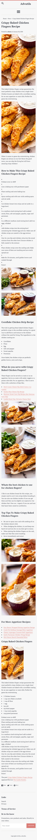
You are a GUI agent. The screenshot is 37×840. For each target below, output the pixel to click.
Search (3, 801)
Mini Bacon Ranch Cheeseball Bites (15, 637)
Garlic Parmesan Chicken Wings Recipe (17, 635)
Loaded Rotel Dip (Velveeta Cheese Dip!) (17, 399)
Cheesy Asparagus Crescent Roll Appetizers (18, 632)
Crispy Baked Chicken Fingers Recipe (20, 777)
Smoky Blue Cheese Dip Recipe (14, 392)
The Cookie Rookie (19, 780)
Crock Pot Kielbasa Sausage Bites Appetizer (18, 630)
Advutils (25, 4)
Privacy (3, 804)
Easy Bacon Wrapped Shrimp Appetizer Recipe (19, 627)
